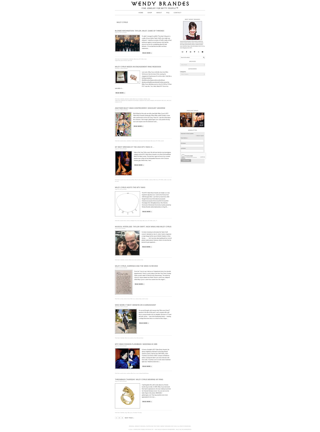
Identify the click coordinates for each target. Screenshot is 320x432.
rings (149, 98)
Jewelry (130, 98)
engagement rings (142, 100)
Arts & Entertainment (124, 59)
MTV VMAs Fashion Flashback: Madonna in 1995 (136, 344)
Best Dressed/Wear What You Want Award (135, 179)
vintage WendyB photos (144, 373)
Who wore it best (139, 337)
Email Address (184, 138)
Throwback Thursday (137, 412)
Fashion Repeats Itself (135, 140)
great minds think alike (145, 140)
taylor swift (130, 60)
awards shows (123, 140)
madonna (151, 179)
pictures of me (140, 259)
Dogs (126, 412)
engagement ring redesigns (133, 100)
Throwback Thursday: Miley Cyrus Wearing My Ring (139, 379)
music (145, 59)
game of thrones (123, 60)
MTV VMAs (141, 59)
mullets (165, 179)
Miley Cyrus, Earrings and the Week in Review (136, 266)
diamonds (127, 98)
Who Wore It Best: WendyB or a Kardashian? (135, 305)
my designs (140, 98)
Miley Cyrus (136, 59)
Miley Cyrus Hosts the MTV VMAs (130, 187)
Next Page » (129, 418)
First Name (183, 143)
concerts (126, 259)
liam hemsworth (158, 100)
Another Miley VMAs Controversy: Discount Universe (140, 108)
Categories (183, 71)
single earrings (139, 298)
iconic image (139, 220)
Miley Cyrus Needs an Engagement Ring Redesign (138, 67)
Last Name (183, 148)
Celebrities (131, 59)
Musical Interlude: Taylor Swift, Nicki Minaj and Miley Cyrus (143, 227)
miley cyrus (163, 100)
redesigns (145, 98)
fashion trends (127, 298)
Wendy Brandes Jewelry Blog (160, 4)
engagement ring (123, 100)
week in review (145, 298)
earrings (122, 298)
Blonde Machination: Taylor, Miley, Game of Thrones (139, 31)
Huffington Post (133, 220)
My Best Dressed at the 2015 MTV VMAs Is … (134, 147)
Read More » (147, 53)
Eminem (128, 220)
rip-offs (162, 140)
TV (156, 220)
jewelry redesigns (150, 100)
